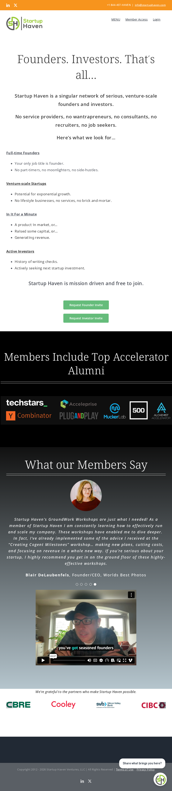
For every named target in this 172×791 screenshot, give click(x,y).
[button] (9, 705)
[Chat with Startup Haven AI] (160, 779)
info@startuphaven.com (150, 5)
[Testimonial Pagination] (77, 584)
